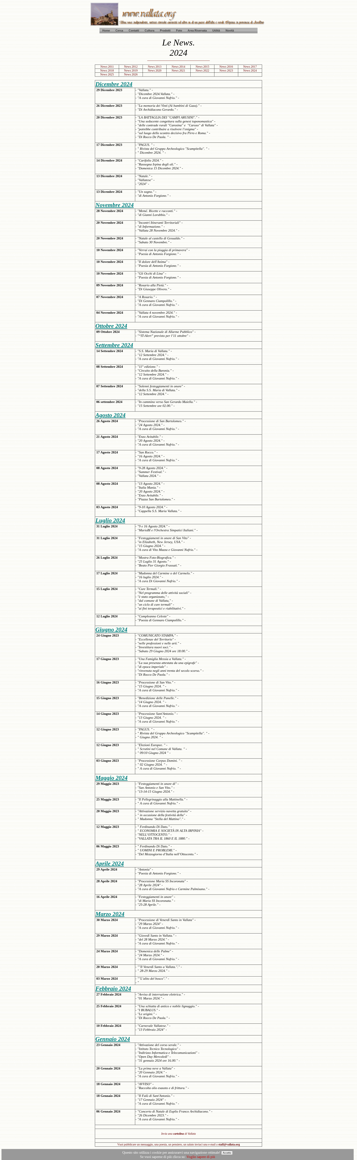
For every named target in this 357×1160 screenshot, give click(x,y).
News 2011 (107, 66)
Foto (179, 30)
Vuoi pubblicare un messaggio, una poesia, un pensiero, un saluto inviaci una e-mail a (178, 1144)
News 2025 (107, 74)
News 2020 (154, 70)
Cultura (149, 30)
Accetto (227, 1152)
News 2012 (131, 66)
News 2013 (154, 66)
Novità (230, 30)
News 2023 (226, 70)
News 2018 (107, 70)
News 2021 (178, 70)
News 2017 (250, 66)
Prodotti (165, 30)
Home (106, 30)
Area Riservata (197, 30)
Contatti (134, 30)
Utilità (216, 30)
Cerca (119, 30)
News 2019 (131, 70)
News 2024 (250, 70)
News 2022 (202, 70)
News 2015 (202, 66)
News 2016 (226, 66)
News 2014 (178, 66)
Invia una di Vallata (178, 1133)
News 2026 (131, 74)
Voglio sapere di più (200, 1157)
